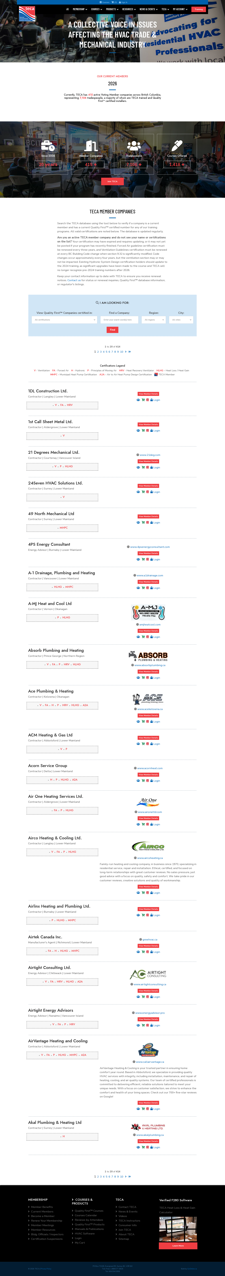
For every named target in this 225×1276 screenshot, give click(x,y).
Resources (127, 9)
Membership (79, 9)
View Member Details (148, 394)
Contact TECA (127, 1207)
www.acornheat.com (150, 768)
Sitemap (123, 1239)
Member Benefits (41, 1207)
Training (199, 9)
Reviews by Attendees (88, 1220)
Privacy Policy (46, 1269)
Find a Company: (119, 313)
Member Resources (42, 1230)
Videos (122, 1216)
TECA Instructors (129, 1220)
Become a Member (42, 1216)
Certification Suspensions (46, 1239)
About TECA (126, 1234)
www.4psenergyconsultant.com (150, 547)
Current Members (41, 1211)
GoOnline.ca (192, 1269)
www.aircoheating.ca (150, 858)
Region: (154, 313)
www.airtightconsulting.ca (150, 984)
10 (121, 352)
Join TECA (112, 181)
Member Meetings (42, 1225)
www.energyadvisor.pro (150, 1013)
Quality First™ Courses (88, 1211)
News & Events (147, 9)
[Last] (129, 352)
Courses (105, 2)
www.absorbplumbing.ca (150, 665)
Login (156, 400)
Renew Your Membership (46, 1220)
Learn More (178, 1245)
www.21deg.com (150, 455)
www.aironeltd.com (150, 812)
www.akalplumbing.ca (150, 1135)
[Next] (125, 352)
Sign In (124, 2)
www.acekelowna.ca (150, 709)
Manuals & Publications (89, 1229)
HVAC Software (84, 1233)
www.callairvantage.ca (150, 1062)
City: (181, 313)
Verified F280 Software (175, 1200)
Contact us (74, 280)
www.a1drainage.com (150, 575)
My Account (179, 9)
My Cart (79, 1242)
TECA (164, 9)
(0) (115, 2)
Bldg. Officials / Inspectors (47, 1234)
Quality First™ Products (89, 1224)
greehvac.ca (150, 939)
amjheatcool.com (150, 624)
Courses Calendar (85, 1215)
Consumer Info (127, 1225)
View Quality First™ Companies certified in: (64, 313)
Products (111, 9)
